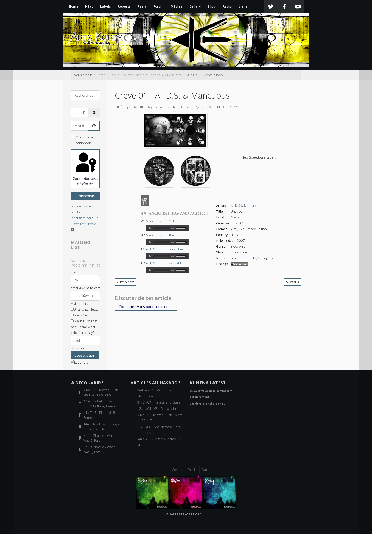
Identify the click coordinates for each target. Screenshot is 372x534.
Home (73, 6)
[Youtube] (297, 6)
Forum (158, 6)
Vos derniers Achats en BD (208, 403)
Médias (177, 6)
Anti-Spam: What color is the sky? (83, 330)
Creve (235, 217)
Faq (204, 470)
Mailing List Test (85, 321)
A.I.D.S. (151, 249)
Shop (212, 6)
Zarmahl (175, 263)
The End (175, 235)
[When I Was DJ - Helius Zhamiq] (186, 492)
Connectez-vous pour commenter (146, 306)
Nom (74, 272)
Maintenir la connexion (84, 140)
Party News (82, 315)
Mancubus (153, 221)
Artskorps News (86, 309)
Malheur (175, 221)
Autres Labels (169, 107)
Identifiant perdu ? (84, 218)
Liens (243, 6)
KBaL (89, 6)
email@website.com (85, 288)
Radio (227, 6)
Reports (124, 6)
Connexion (85, 195)
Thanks (192, 470)
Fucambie (176, 249)
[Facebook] (284, 6)
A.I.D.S (235, 205)
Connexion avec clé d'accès (85, 181)
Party (142, 6)
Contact (177, 470)
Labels (105, 6)
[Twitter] (270, 6)
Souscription (80, 348)
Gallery (195, 6)
